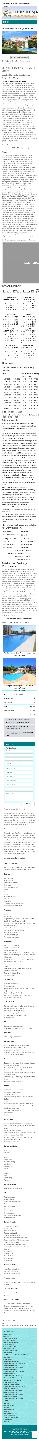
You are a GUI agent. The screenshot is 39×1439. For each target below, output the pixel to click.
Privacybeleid (8, 1419)
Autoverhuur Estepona (10, 1338)
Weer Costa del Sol (9, 1415)
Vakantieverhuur (9, 1334)
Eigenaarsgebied (9, 1409)
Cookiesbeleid (8, 1421)
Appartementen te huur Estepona (13, 1367)
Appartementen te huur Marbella (13, 1375)
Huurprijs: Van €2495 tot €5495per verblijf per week (19, 148)
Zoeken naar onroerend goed (12, 1380)
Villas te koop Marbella (10, 1396)
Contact (6, 1403)
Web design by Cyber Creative (19, 1434)
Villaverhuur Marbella (10, 1373)
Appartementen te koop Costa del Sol (14, 1386)
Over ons (6, 1407)
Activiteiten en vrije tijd (10, 1344)
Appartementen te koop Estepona (13, 1390)
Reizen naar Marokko (10, 1346)
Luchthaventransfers (10, 1340)
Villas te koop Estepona (11, 1388)
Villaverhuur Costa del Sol (11, 1361)
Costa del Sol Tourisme (10, 1413)
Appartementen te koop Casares (13, 1394)
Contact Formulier (9, 1405)
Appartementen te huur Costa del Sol (14, 1363)
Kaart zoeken (8, 1359)
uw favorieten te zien (20, 734)
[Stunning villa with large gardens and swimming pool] (19, 42)
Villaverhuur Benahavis (10, 1369)
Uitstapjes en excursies (11, 1342)
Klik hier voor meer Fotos (19, 57)
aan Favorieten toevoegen (17, 727)
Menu (7, 22)
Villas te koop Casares (10, 1392)
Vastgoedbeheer (9, 1348)
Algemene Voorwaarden (11, 1417)
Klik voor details (20, 655)
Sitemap (6, 1411)
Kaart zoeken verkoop (10, 1382)
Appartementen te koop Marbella (13, 1398)
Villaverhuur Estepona (10, 1365)
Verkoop (6, 1336)
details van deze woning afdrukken (17, 722)
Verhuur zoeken (8, 1357)
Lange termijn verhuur (10, 1350)
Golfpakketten (8, 1352)
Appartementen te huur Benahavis (14, 1371)
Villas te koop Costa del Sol (12, 1384)
